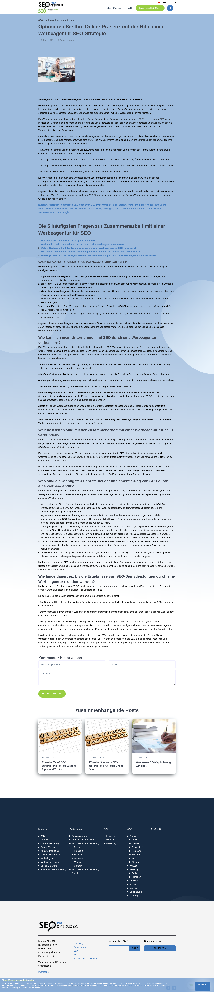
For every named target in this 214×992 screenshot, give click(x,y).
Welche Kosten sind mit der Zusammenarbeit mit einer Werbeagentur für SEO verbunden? (88, 248)
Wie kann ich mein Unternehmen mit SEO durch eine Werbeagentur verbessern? (83, 244)
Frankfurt (78, 851)
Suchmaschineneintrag (83, 839)
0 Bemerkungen (66, 40)
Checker (134, 880)
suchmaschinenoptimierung (59, 20)
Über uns (117, 8)
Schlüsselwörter (80, 836)
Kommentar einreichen (52, 694)
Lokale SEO (46, 171)
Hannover (79, 858)
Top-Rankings (157, 829)
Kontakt (128, 8)
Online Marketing (48, 866)
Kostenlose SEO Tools (51, 854)
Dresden (136, 843)
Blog (109, 8)
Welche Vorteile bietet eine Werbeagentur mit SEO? (68, 240)
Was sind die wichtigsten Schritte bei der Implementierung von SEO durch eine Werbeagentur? (91, 251)
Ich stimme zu (203, 986)
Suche (135, 948)
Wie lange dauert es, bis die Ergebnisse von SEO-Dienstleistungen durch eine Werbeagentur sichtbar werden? (99, 255)
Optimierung (76, 829)
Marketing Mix (47, 858)
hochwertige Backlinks (129, 537)
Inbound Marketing (49, 851)
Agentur (133, 836)
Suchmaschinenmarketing (53, 869)
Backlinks (129, 165)
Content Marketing (49, 843)
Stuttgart (78, 866)
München (78, 862)
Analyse (133, 866)
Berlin (77, 847)
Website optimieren (47, 143)
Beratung (134, 869)
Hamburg (78, 854)
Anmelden (160, 948)
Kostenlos (134, 884)
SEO (40, 20)
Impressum (43, 972)
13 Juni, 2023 (47, 40)
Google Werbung (48, 847)
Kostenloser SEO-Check (150, 8)
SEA (106, 829)
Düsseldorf (137, 847)
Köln (134, 858)
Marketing (43, 829)
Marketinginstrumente (51, 862)
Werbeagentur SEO (48, 99)
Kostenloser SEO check (85, 958)
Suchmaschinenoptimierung (123, 119)
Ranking (134, 895)
